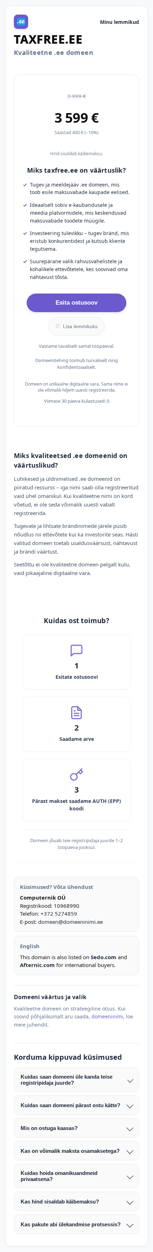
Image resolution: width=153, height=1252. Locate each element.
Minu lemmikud (119, 22)
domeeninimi (107, 1016)
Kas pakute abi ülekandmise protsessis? (71, 1224)
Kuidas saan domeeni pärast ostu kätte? (70, 1105)
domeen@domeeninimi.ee (70, 921)
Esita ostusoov (76, 302)
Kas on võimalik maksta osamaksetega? (70, 1151)
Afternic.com (37, 964)
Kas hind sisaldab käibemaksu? (60, 1201)
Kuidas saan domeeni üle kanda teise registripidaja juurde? (66, 1080)
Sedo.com (103, 957)
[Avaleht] (21, 22)
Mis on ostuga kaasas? (49, 1128)
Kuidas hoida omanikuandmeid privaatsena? (59, 1176)
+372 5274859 (59, 913)
